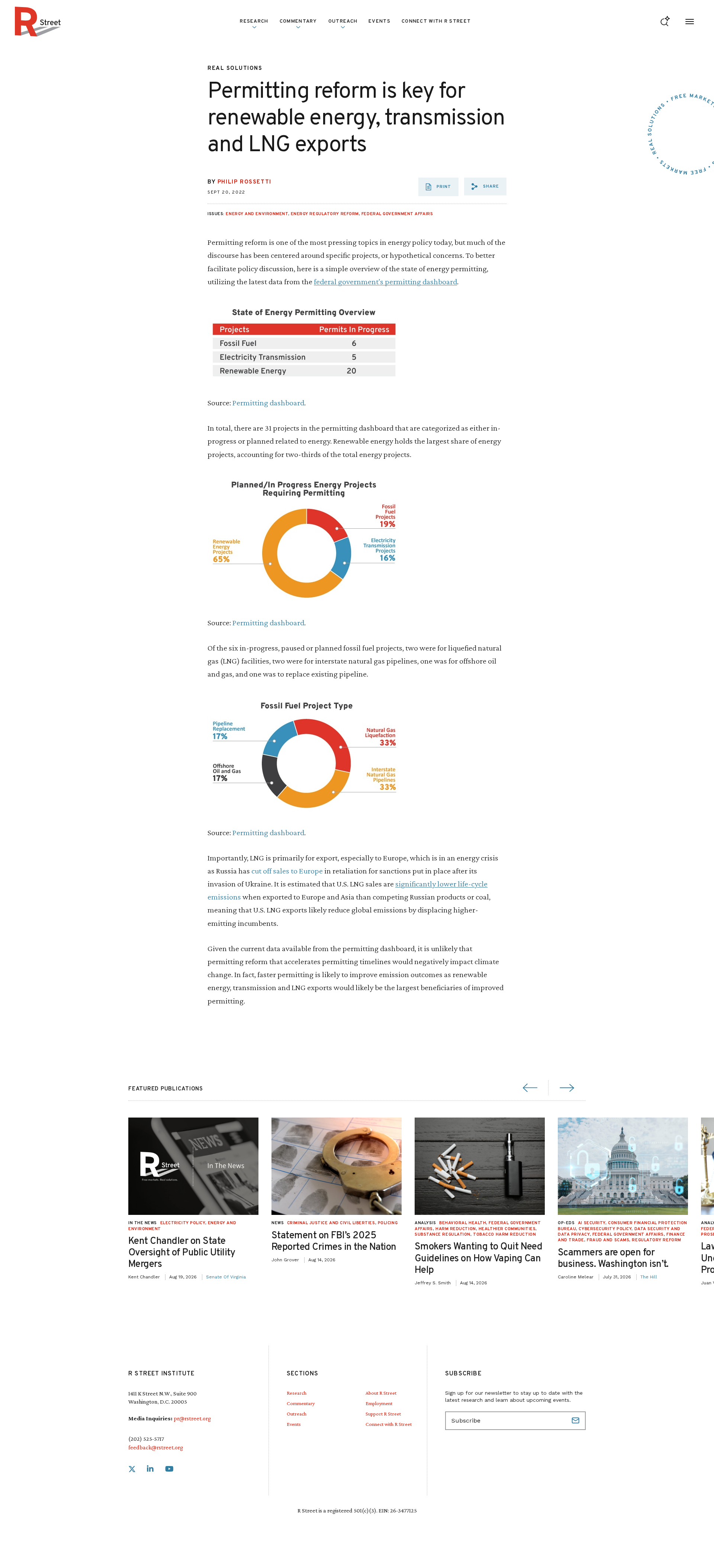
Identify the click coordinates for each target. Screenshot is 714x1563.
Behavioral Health (462, 1223)
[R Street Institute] (38, 21)
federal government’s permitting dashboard (385, 281)
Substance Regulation (442, 1234)
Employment (379, 1403)
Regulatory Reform (656, 1240)
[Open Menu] (689, 21)
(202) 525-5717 (146, 1439)
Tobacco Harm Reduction (504, 1234)
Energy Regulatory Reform (325, 214)
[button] (485, 186)
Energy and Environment (257, 214)
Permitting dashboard (268, 402)
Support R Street (383, 1414)
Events (379, 22)
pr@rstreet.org (192, 1418)
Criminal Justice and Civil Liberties (331, 1223)
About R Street (381, 1393)
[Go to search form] (665, 21)
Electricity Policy (182, 1223)
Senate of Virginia (226, 1277)
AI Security (591, 1223)
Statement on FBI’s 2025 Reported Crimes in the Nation (333, 1242)
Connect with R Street (436, 22)
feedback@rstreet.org (155, 1447)
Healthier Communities (507, 1229)
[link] (132, 1469)
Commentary (301, 1403)
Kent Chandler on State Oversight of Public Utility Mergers (181, 1253)
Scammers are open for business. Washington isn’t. (613, 1259)
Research (296, 1393)
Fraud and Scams (608, 1240)
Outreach (342, 22)
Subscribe (576, 1420)
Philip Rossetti (244, 182)
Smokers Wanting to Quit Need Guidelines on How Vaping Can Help (478, 1258)
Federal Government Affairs (397, 214)
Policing (388, 1223)
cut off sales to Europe (287, 870)
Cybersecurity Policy (605, 1229)
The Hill (648, 1277)
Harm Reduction (455, 1229)
